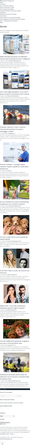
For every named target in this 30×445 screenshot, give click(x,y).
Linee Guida (3, 16)
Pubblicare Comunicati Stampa (8, 14)
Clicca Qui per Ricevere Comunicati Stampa (11, 403)
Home (1, 2)
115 (4, 389)
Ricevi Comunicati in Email (7, 7)
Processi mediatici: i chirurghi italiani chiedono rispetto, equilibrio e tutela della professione (14, 167)
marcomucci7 (11, 345)
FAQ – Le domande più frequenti (8, 21)
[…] (18, 67)
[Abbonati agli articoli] (3, 424)
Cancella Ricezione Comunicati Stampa (10, 11)
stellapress (11, 133)
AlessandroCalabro (13, 96)
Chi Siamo (2, 4)
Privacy (12, 434)
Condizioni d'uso (4, 434)
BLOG (1, 22)
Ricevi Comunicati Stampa (7, 9)
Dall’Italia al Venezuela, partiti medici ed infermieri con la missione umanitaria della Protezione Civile (14, 377)
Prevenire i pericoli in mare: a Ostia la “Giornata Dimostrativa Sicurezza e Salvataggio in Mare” (12, 129)
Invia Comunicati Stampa (6, 6)
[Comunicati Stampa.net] (7, 1)
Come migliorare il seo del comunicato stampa (12, 19)
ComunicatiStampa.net (14, 60)
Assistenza (3, 12)
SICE (9, 170)
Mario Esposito (12, 274)
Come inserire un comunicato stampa (10, 17)
